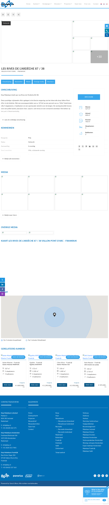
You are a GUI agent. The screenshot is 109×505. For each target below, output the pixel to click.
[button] (54, 315)
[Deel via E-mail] (96, 146)
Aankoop (86, 415)
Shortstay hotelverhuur (90, 421)
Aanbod (35, 4)
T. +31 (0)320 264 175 (9, 428)
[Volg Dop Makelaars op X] (95, 475)
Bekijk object (7, 385)
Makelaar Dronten (89, 435)
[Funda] (30, 475)
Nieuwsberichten (34, 424)
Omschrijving (6, 81)
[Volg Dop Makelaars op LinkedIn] (99, 475)
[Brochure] (8, 14)
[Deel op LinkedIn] (89, 146)
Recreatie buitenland (65, 432)
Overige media (39, 81)
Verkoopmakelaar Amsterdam (93, 440)
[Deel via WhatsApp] (93, 146)
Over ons (87, 4)
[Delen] (18, 14)
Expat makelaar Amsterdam (92, 445)
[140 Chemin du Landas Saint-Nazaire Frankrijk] (95, 357)
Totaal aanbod (60, 452)
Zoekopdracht (33, 415)
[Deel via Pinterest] (86, 146)
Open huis (78, 4)
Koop (57, 413)
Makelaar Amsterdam (90, 437)
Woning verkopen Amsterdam (93, 443)
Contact (95, 4)
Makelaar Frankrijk (89, 448)
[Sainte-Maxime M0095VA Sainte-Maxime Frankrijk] (13, 357)
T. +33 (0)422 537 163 (9, 467)
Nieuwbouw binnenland (66, 421)
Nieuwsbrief (32, 421)
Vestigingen (46, 4)
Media (28, 81)
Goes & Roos (14, 483)
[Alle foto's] (3, 14)
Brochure (50, 81)
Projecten (67, 4)
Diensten (57, 4)
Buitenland (59, 437)
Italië (57, 445)
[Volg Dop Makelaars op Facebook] (103, 475)
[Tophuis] (42, 475)
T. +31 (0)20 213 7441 (9, 448)
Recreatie (59, 426)
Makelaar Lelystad (89, 429)
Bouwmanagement (89, 426)
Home (28, 4)
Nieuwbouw (60, 418)
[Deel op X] (82, 146)
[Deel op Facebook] (79, 146)
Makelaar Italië (88, 451)
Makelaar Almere (88, 432)
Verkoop (86, 413)
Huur (57, 415)
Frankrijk (58, 440)
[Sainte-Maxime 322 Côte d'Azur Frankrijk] (68, 357)
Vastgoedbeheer (88, 424)
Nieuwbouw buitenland (66, 424)
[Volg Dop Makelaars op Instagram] (106, 475)
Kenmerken (18, 81)
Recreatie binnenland (65, 429)
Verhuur (85, 418)
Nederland (59, 435)
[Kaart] (13, 14)
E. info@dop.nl (6, 425)
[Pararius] (18, 475)
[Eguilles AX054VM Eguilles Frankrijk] (40, 357)
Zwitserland (59, 448)
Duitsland (59, 443)
